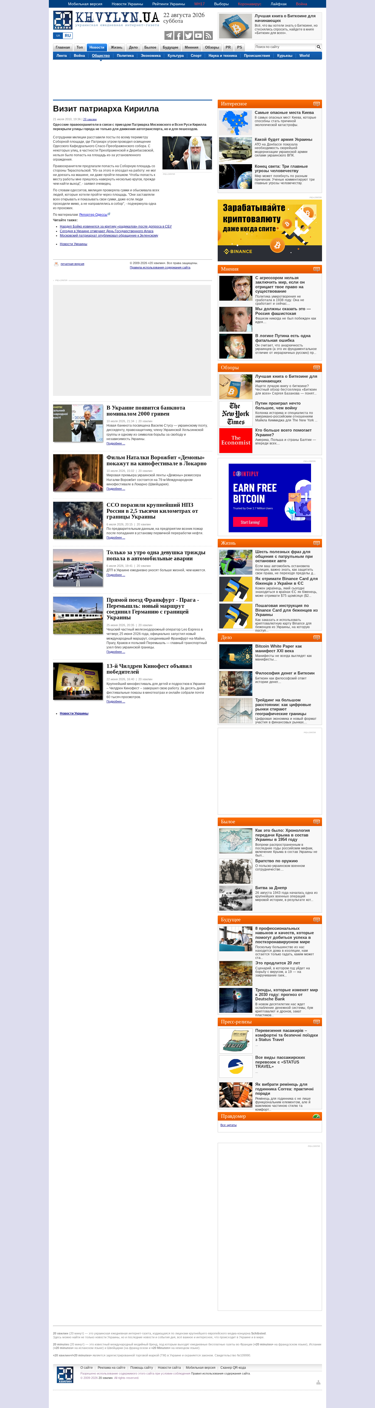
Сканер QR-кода (233, 1368)
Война (301, 4)
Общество (101, 56)
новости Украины (107, 1337)
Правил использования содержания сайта (220, 1373)
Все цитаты (228, 1125)
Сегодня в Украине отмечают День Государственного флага (106, 231)
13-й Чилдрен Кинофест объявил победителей (149, 669)
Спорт (196, 56)
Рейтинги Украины (168, 4)
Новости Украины (127, 4)
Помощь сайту (141, 1368)
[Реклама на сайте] (309, 462)
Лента (62, 56)
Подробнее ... (116, 443)
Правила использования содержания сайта (160, 267)
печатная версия (72, 263)
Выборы (221, 4)
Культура (176, 56)
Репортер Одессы (93, 215)
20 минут (76, 1333)
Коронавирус (249, 4)
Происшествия (257, 56)
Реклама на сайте (111, 1368)
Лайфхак (279, 4)
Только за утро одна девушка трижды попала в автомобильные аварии (156, 555)
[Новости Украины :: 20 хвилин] (108, 33)
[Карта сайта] (318, 1384)
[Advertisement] (187, 79)
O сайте (86, 1368)
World (305, 56)
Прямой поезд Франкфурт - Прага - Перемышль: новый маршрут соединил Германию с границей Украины (153, 609)
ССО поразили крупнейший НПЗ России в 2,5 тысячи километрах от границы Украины (152, 511)
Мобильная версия (85, 4)
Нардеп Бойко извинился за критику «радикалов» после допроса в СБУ (116, 226)
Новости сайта (169, 1368)
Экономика (151, 56)
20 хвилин (90, 119)
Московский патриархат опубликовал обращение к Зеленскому (109, 235)
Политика (125, 56)
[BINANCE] (270, 260)
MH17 (199, 4)
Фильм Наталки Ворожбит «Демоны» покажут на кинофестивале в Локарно (157, 460)
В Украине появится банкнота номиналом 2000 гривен (146, 410)
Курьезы (284, 56)
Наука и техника (223, 56)
